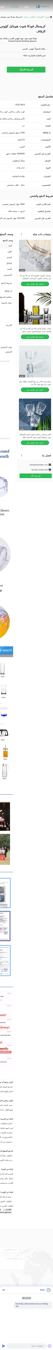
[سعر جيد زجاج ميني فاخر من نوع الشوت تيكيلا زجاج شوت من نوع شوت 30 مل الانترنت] (35, 361)
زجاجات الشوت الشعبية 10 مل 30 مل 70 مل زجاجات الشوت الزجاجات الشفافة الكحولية (35, 278)
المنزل (47, 17)
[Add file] (49, 1346)
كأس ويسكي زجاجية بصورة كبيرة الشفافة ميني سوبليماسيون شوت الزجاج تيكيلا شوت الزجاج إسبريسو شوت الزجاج (35, 437)
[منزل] (42, 6)
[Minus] (3, 1289)
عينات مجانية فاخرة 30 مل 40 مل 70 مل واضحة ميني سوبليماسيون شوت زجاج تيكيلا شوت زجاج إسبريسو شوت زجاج (35, 331)
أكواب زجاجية (29, 17)
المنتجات (14, 6)
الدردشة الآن (27, 69)
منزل (26, 6)
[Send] (4, 1346)
